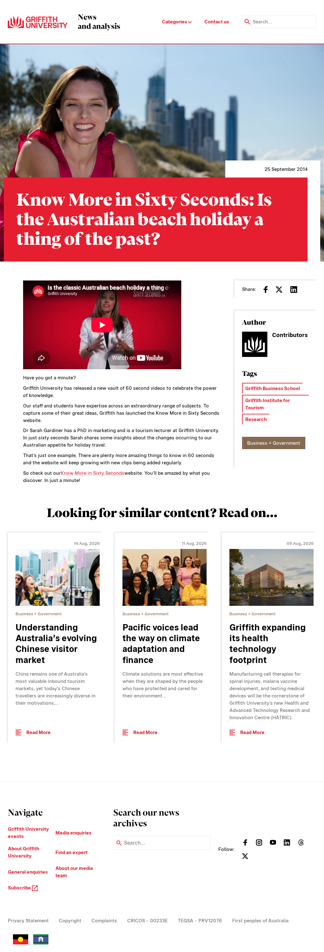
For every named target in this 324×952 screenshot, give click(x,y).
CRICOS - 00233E (147, 921)
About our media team (74, 871)
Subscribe (20, 888)
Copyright (70, 921)
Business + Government (273, 443)
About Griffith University (23, 852)
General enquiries (28, 872)
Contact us (216, 22)
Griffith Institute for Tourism (267, 404)
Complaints (104, 921)
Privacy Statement (28, 921)
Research (256, 419)
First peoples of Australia (260, 921)
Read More (38, 732)
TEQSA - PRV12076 (200, 921)
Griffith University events (28, 832)
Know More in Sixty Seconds (92, 473)
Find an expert (71, 852)
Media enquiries (73, 833)
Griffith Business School (272, 388)
